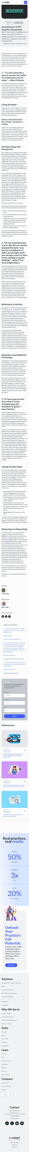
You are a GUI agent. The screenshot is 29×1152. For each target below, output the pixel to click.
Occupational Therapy (7, 1017)
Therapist (4, 1032)
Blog (3, 1057)
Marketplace (5, 1005)
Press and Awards (6, 1086)
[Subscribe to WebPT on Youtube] (17, 1123)
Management (5, 1045)
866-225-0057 (15, 1112)
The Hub (4, 1054)
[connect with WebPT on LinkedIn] (7, 1123)
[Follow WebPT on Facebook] (22, 1123)
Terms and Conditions (14, 1142)
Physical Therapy (6, 1013)
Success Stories (6, 1074)
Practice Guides (6, 1060)
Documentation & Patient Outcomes (11, 983)
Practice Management (7, 996)
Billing (3, 986)
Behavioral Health (6, 1023)
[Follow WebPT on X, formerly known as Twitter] (12, 1123)
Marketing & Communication (9, 993)
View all (5, 827)
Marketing (4, 1042)
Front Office (5, 1039)
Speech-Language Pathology (9, 1020)
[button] (25, 2)
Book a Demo (11, 965)
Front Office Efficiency (8, 990)
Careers (4, 1089)
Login (5, 1095)
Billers (3, 1035)
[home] (6, 2)
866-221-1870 (16, 1110)
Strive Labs (16, 311)
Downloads (5, 1064)
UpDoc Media (8, 309)
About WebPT (5, 1083)
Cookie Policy (14, 1146)
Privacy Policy (14, 1144)
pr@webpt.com (16, 1115)
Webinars (4, 1067)
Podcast (4, 1071)
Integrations (5, 1001)
